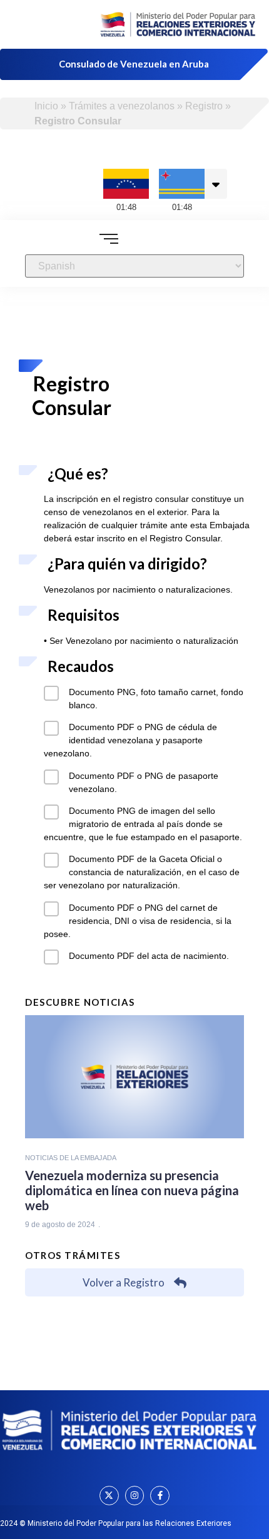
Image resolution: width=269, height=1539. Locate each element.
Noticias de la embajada (70, 1157)
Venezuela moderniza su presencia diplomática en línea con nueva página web (132, 1190)
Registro (204, 106)
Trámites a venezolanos (122, 106)
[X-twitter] (109, 1495)
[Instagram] (135, 1495)
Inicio (46, 106)
